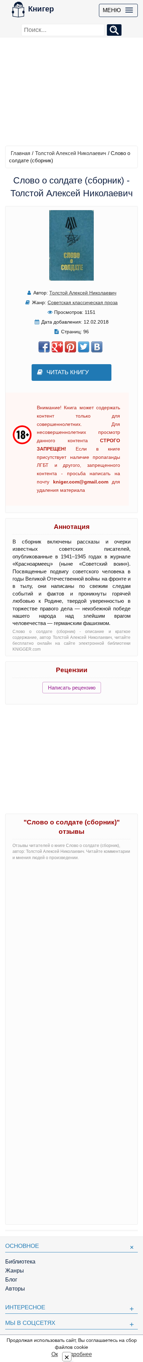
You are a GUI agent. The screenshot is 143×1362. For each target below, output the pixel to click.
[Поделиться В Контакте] (96, 346)
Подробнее (77, 1354)
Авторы (15, 1289)
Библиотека (20, 1262)
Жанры (14, 1271)
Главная (20, 153)
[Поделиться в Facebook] (44, 346)
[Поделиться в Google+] (57, 346)
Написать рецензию (71, 688)
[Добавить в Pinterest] (70, 346)
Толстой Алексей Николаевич (70, 153)
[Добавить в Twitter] (83, 346)
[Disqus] (71, 952)
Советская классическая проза (83, 302)
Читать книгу (68, 372)
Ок (54, 1354)
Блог (11, 1280)
